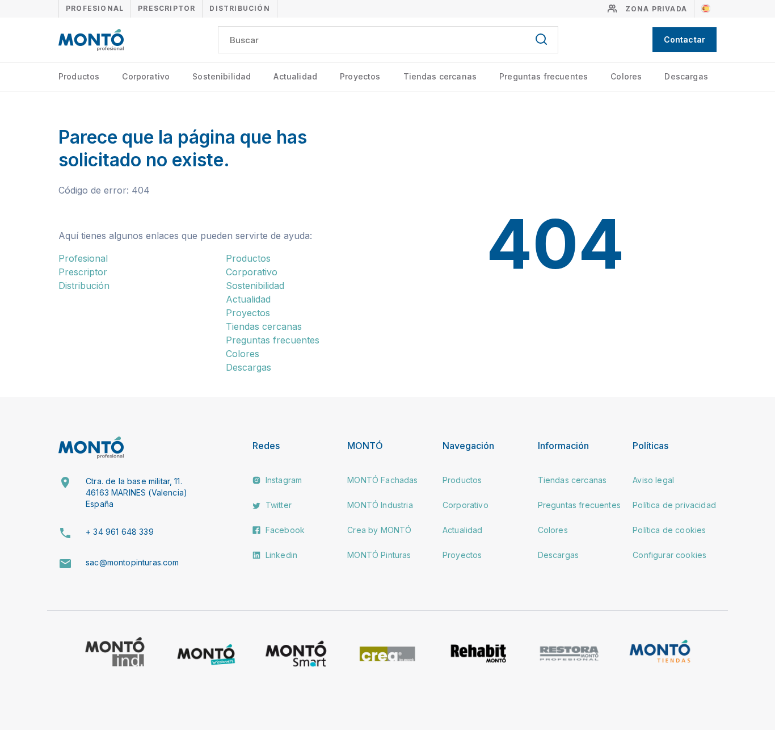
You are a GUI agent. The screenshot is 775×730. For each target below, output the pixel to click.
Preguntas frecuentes (543, 76)
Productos (78, 76)
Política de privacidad (674, 505)
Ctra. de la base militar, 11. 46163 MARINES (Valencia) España (136, 492)
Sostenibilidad (221, 76)
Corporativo (146, 76)
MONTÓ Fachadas (382, 480)
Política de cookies (669, 530)
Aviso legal (653, 480)
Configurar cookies (669, 555)
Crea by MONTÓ (379, 530)
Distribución (239, 8)
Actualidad (295, 76)
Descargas (685, 76)
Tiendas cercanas (440, 76)
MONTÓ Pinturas (379, 555)
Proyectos (360, 76)
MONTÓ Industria (379, 505)
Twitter (277, 505)
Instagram (282, 480)
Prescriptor (166, 8)
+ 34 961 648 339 (120, 531)
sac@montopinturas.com (132, 562)
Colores (626, 76)
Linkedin (280, 555)
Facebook (284, 530)
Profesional (95, 8)
